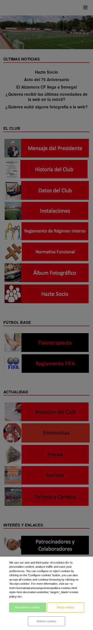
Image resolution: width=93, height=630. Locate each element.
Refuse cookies (46, 621)
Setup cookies (65, 607)
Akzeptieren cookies (27, 607)
